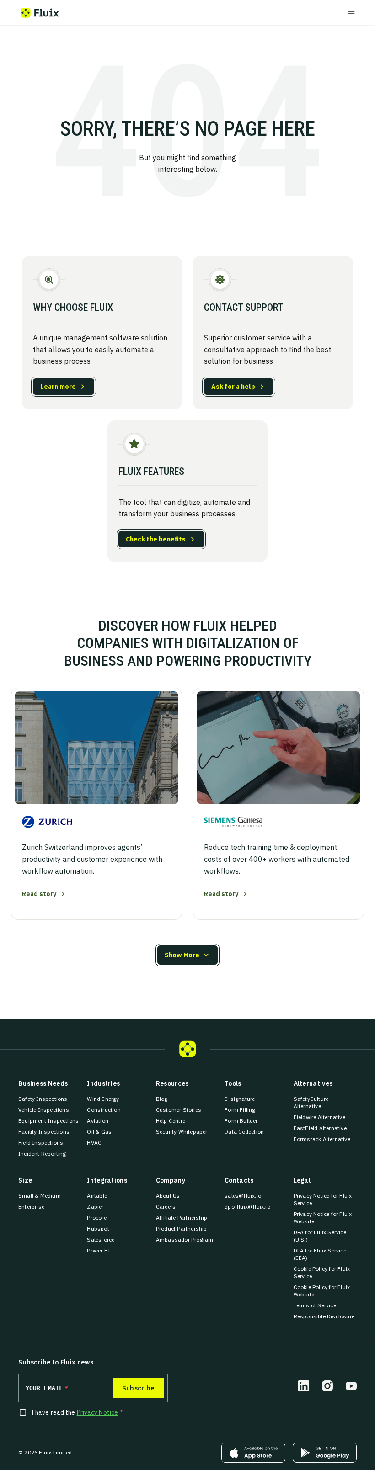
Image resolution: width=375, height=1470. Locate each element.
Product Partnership (181, 1228)
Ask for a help (233, 386)
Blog (162, 1098)
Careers (166, 1206)
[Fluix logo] (39, 12)
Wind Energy (103, 1098)
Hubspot (98, 1228)
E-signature (240, 1098)
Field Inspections (40, 1142)
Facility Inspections (44, 1131)
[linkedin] (303, 1385)
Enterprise (31, 1206)
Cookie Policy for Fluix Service (325, 1272)
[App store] (253, 1453)
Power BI (98, 1250)
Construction (103, 1109)
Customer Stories (178, 1109)
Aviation (97, 1120)
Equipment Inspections (48, 1120)
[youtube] (351, 1385)
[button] (187, 955)
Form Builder (241, 1120)
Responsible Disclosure (324, 1316)
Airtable (97, 1195)
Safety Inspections (43, 1098)
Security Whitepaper (182, 1131)
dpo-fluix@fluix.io (247, 1206)
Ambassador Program (185, 1239)
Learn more (58, 386)
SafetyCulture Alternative (325, 1102)
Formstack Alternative (322, 1139)
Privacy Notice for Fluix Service (325, 1199)
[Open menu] (351, 12)
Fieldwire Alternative (319, 1117)
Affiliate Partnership (181, 1217)
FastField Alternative (320, 1128)
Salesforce (100, 1239)
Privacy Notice (97, 1412)
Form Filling (240, 1109)
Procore (96, 1217)
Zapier (95, 1206)
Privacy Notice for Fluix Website (325, 1217)
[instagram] (327, 1385)
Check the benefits (156, 539)
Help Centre (170, 1120)
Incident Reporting (42, 1153)
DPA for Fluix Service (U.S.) (325, 1236)
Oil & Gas (99, 1131)
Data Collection (244, 1131)
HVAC (94, 1142)
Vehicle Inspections (43, 1109)
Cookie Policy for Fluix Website (325, 1291)
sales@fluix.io (243, 1195)
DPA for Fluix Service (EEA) (325, 1254)
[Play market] (325, 1453)
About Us (168, 1195)
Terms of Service (315, 1305)
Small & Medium (39, 1195)
